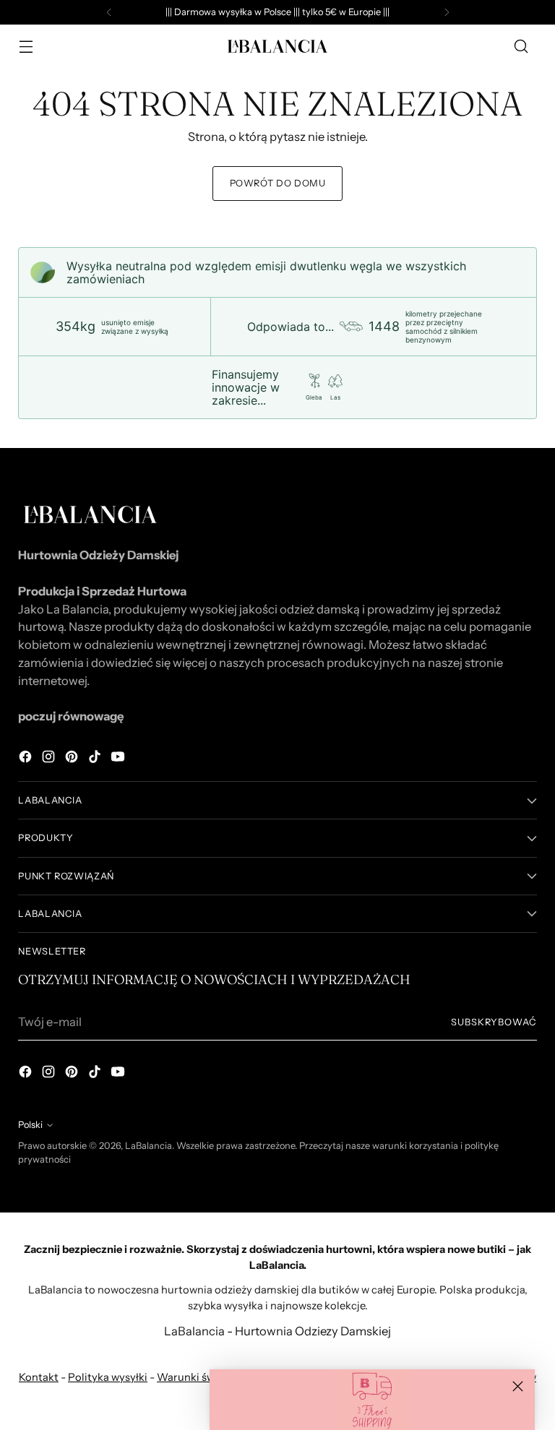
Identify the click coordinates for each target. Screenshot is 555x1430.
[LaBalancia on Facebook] (26, 759)
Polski (30, 1124)
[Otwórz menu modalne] (25, 46)
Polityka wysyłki (107, 1377)
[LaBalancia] (277, 46)
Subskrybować (494, 1022)
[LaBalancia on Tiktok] (96, 759)
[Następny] (446, 12)
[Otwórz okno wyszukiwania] (521, 46)
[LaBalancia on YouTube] (119, 759)
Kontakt (39, 1377)
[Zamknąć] (518, 1386)
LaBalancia (148, 1145)
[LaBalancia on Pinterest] (73, 759)
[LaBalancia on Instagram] (50, 759)
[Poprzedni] (109, 12)
